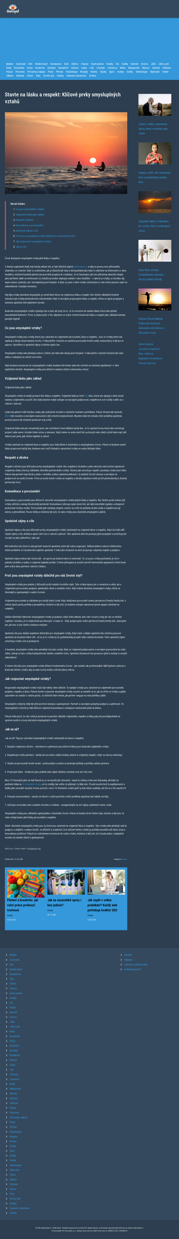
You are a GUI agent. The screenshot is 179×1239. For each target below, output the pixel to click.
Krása (30, 67)
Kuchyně (52, 67)
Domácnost (55, 64)
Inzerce (144, 64)
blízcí (7, 416)
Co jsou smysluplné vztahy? (30, 209)
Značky (60, 75)
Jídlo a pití (164, 64)
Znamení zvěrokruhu (76, 75)
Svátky (129, 71)
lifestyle (124, 859)
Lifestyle (100, 67)
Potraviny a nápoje (36, 71)
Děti (30, 64)
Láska (84, 67)
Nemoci (145, 67)
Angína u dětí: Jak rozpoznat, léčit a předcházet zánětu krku (154, 177)
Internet (134, 64)
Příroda (59, 71)
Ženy (38, 75)
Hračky (109, 64)
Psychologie (71, 71)
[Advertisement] (89, 41)
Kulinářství (63, 67)
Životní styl (48, 75)
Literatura (112, 67)
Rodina (94, 71)
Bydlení (9, 64)
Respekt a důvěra (24, 219)
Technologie (141, 71)
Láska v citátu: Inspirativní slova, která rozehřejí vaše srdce (153, 128)
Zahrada (20, 75)
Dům (66, 64)
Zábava (9, 75)
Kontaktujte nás (34, 848)
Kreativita (40, 67)
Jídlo (153, 64)
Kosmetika (19, 67)
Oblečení (166, 67)
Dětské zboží (41, 64)
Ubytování (155, 71)
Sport (111, 71)
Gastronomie (97, 64)
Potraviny (20, 71)
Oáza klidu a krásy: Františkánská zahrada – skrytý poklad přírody (151, 274)
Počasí (9, 71)
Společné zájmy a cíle (27, 230)
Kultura (74, 67)
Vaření (165, 71)
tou (86, 395)
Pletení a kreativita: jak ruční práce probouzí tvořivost (22, 905)
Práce (50, 71)
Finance (84, 64)
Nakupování (133, 67)
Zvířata (92, 75)
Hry (117, 64)
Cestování (21, 64)
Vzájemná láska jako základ (30, 214)
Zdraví (30, 75)
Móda (122, 67)
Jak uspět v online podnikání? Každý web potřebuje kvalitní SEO (102, 905)
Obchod (156, 67)
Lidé (92, 67)
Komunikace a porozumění (29, 225)
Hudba (125, 64)
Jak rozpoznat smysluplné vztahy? (33, 241)
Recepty (84, 71)
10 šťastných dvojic (31, 784)
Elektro (74, 64)
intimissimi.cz (80, 266)
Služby (103, 71)
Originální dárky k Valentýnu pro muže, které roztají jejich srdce (154, 226)
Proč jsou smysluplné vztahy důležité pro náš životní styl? (45, 236)
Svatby (120, 71)
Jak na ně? (21, 246)
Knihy (8, 67)
